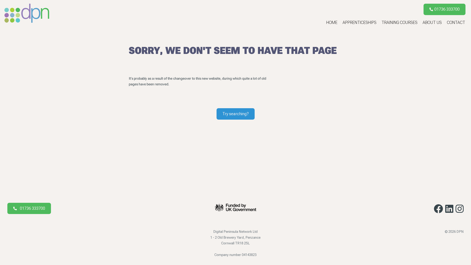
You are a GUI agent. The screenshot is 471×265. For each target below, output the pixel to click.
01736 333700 (447, 9)
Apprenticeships (359, 22)
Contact (456, 22)
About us (432, 22)
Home (331, 22)
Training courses (399, 22)
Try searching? (235, 113)
